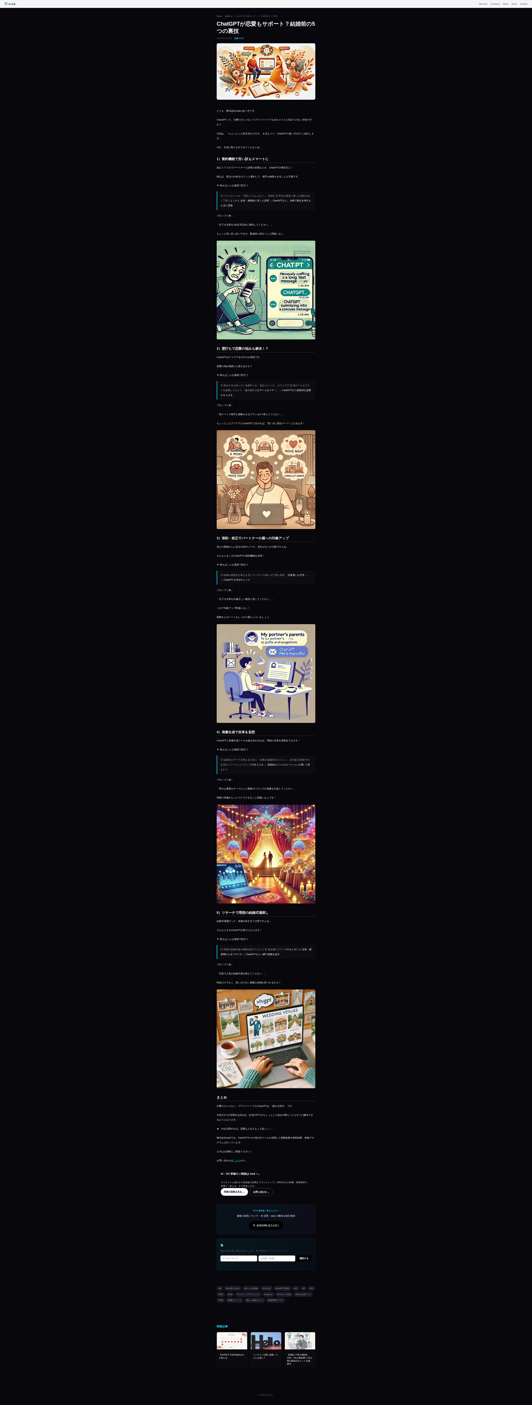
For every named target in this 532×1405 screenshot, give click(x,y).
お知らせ (229, 16)
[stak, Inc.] (9, 3)
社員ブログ (239, 38)
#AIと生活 (267, 1288)
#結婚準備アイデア (275, 1300)
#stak (230, 1294)
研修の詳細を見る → (234, 1191)
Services (483, 4)
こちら (237, 1160)
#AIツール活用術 (251, 1288)
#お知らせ (268, 1294)
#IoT (296, 1288)
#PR (311, 1288)
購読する (304, 1258)
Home (219, 16)
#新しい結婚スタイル (254, 1300)
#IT (303, 1288)
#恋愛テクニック (234, 1300)
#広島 (220, 1300)
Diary (514, 4)
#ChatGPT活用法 (282, 1288)
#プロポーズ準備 (284, 1294)
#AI (219, 1288)
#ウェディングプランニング (248, 1294)
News (505, 4)
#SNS (220, 1294)
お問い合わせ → (261, 1191)
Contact (524, 4)
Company (495, 4)
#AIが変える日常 (233, 1288)
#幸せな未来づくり (303, 1294)
